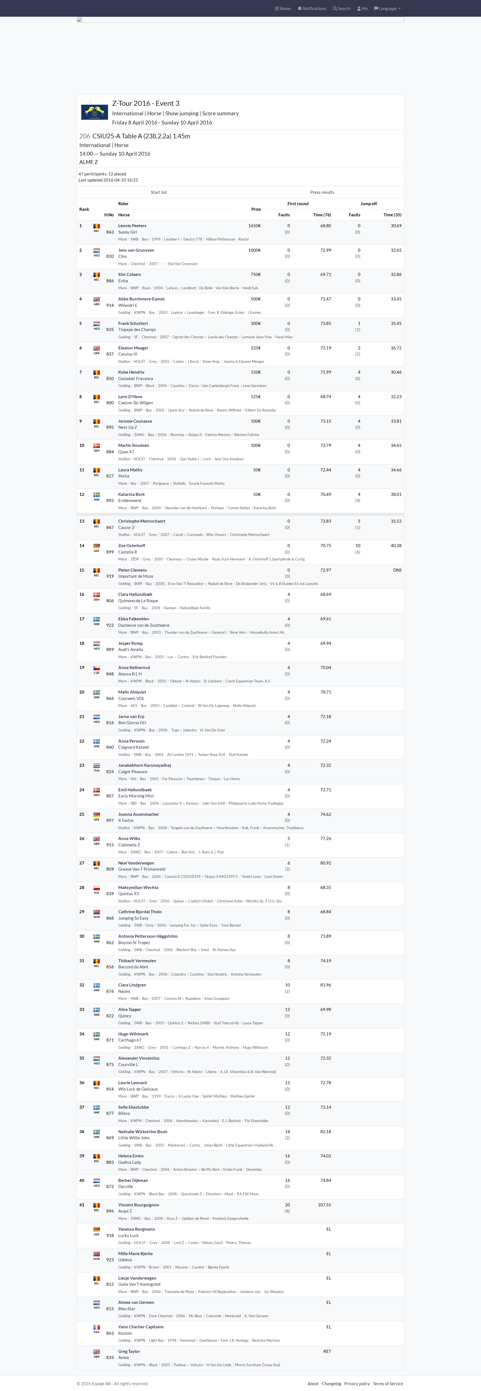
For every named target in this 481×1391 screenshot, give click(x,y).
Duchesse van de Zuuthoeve (144, 625)
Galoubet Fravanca (135, 378)
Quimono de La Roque (138, 600)
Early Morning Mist (136, 795)
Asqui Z (125, 1210)
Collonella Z (129, 844)
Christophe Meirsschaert (141, 520)
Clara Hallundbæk (135, 594)
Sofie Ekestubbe (133, 1107)
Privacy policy (357, 1383)
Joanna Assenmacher (138, 814)
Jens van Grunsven (136, 250)
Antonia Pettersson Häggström (148, 936)
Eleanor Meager (133, 347)
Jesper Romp (130, 643)
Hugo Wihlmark (133, 1033)
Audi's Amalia (130, 649)
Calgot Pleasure (133, 771)
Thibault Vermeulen (137, 960)
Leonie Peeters (132, 225)
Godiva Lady (129, 1162)
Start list (159, 192)
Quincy (124, 1015)
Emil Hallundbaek (135, 789)
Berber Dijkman (133, 1180)
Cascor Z (126, 527)
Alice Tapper (129, 1009)
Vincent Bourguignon (138, 1204)
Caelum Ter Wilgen (135, 402)
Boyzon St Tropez (134, 942)
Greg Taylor (129, 1351)
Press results (322, 192)
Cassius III (128, 353)
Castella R (127, 551)
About (313, 1383)
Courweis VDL (131, 698)
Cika (122, 256)
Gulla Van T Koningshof (139, 1284)
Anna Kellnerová (134, 667)
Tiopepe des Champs (137, 329)
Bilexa (124, 1113)
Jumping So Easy (133, 917)
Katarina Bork (131, 494)
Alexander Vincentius (138, 1058)
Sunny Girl (127, 231)
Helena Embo (131, 1155)
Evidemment (129, 500)
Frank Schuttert (133, 323)
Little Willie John (133, 1137)
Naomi (124, 991)
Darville (125, 1186)
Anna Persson (131, 740)
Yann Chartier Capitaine (141, 1326)
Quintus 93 (128, 893)
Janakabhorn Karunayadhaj (144, 765)
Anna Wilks (129, 838)
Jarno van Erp (131, 716)
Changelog (331, 1383)
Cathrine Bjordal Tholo (140, 911)
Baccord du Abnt (133, 966)
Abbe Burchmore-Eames (141, 298)
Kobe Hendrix (131, 371)
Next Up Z (127, 427)
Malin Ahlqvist (132, 691)
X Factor (126, 820)
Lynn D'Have (130, 396)
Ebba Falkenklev (133, 618)
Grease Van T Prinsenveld (141, 868)
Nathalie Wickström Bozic (143, 1131)
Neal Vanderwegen (136, 862)
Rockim (125, 1333)
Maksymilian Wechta (138, 887)
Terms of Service (388, 1383)
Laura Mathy (130, 469)
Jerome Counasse (135, 420)
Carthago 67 (129, 1039)
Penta (123, 475)
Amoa (123, 1357)
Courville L (128, 1064)
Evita (123, 280)
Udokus (125, 1259)
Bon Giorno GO (132, 722)
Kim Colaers (129, 274)
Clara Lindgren (132, 984)
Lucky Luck (128, 1235)
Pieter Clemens (132, 569)
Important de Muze (135, 576)
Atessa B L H (130, 673)
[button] (387, 8)
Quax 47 (126, 451)
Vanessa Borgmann (136, 1228)
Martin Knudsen (133, 445)
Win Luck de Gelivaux (138, 1088)
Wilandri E (128, 305)
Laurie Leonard (132, 1082)
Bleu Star (126, 1308)
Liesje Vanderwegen (137, 1277)
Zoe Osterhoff (131, 545)
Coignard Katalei (133, 747)
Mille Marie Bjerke (135, 1253)
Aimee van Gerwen (136, 1302)
